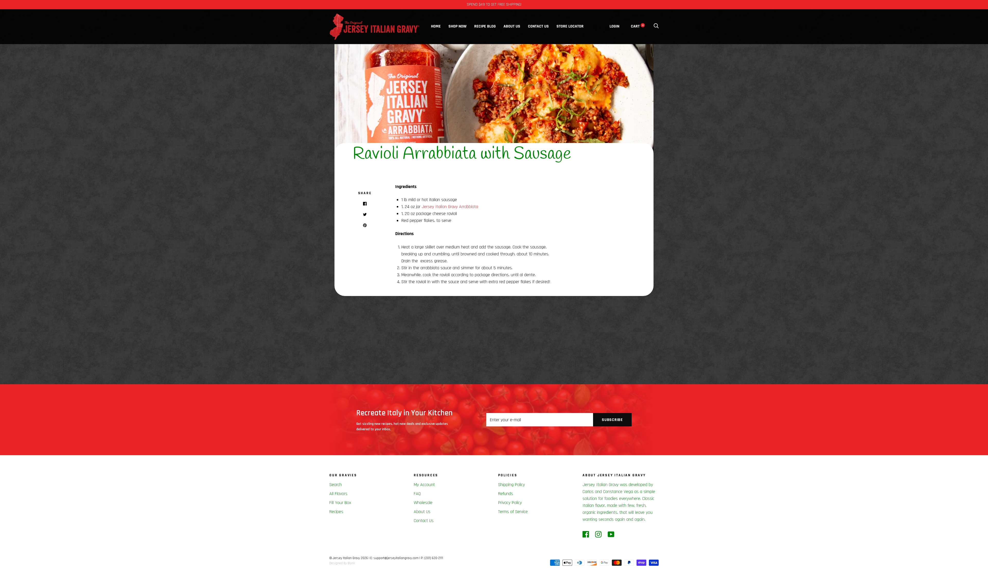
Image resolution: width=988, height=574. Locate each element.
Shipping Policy (511, 485)
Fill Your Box (340, 503)
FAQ (417, 494)
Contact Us (538, 26)
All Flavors (338, 494)
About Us (512, 26)
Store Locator (570, 26)
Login (614, 26)
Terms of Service (513, 512)
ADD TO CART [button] (929, 564)
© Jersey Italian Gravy (344, 558)
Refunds (505, 494)
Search (335, 485)
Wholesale (423, 503)
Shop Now (457, 26)
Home (436, 26)
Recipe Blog (485, 26)
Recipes (336, 512)
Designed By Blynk (342, 563)
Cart (637, 26)
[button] (976, 457)
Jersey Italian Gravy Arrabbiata (450, 207)
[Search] (656, 26)
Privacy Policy (510, 503)
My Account (424, 485)
